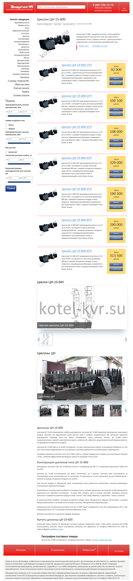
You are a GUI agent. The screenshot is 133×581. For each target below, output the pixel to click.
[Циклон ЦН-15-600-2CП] (48, 134)
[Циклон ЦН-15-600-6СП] (48, 258)
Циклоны (26, 36)
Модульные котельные (21, 31)
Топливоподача (23, 39)
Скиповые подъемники (21, 74)
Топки (27, 28)
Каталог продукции (19, 19)
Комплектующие (23, 66)
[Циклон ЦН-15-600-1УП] (48, 72)
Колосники (25, 33)
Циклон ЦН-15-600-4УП (77, 158)
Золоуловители (23, 50)
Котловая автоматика (21, 55)
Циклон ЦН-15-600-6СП (77, 251)
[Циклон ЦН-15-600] (55, 43)
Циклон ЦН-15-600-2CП (77, 127)
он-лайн (60, 529)
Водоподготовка (23, 63)
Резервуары (25, 71)
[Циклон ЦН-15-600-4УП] (48, 165)
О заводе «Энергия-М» (18, 81)
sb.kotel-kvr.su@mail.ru (103, 11)
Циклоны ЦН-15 (69, 24)
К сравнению (57, 550)
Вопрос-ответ (84, 46)
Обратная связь (22, 84)
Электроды (25, 69)
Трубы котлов (24, 52)
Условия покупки (21, 95)
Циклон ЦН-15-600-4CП (77, 189)
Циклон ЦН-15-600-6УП (77, 220)
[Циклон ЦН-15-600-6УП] (48, 227)
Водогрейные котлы (22, 22)
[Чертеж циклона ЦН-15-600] (82, 308)
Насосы (26, 58)
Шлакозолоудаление (21, 41)
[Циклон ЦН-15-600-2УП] (48, 103)
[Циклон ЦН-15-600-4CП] (48, 196)
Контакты (24, 77)
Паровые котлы (23, 25)
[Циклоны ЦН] (82, 379)
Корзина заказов (21, 88)
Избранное (89, 550)
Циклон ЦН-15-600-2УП (77, 96)
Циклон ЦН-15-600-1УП (77, 65)
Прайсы (25, 92)
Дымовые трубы (23, 60)
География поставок (100, 46)
